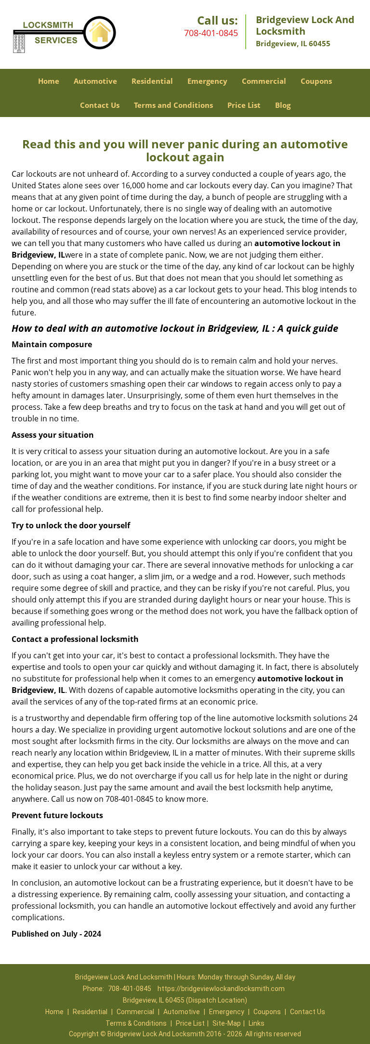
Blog (283, 105)
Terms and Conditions (173, 105)
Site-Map (226, 1023)
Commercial (264, 81)
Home (48, 81)
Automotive (95, 81)
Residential (152, 81)
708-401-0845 (211, 33)
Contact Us (99, 105)
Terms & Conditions (136, 1023)
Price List (244, 105)
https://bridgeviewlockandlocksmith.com (221, 988)
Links (256, 1023)
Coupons (316, 81)
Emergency (207, 81)
